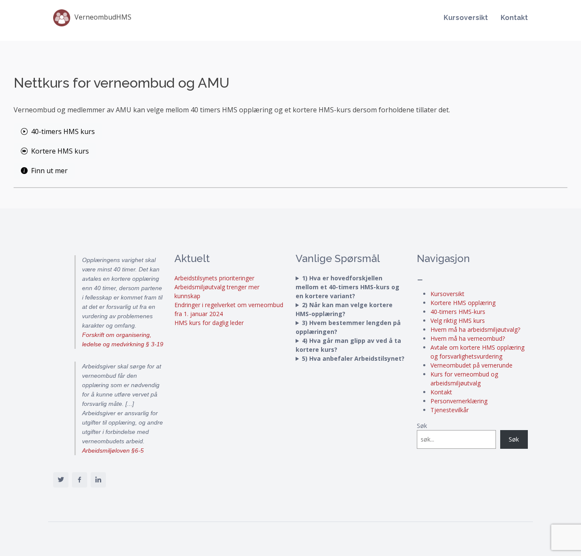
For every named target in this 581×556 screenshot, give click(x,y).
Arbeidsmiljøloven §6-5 (113, 450)
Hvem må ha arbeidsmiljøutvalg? (475, 329)
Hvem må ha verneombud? (467, 338)
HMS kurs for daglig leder (209, 323)
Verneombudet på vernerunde (471, 365)
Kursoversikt (466, 18)
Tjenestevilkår (449, 410)
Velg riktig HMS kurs (457, 320)
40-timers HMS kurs (63, 131)
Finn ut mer (49, 170)
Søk (422, 426)
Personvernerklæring (458, 401)
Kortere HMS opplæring (463, 303)
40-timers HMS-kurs (457, 312)
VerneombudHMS (102, 17)
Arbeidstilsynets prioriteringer (214, 278)
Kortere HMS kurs (60, 151)
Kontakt (514, 18)
